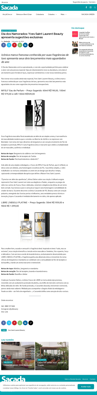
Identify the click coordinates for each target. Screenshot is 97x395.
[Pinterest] (14, 45)
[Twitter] (9, 45)
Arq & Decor (8, 362)
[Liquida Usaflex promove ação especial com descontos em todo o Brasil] (75, 34)
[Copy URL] (30, 45)
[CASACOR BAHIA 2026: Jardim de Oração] (52, 356)
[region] (48, 388)
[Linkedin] (25, 45)
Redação (7, 41)
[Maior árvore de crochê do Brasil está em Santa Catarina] (75, 44)
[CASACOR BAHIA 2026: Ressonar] (18, 356)
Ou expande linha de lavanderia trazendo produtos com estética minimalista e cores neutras (86, 53)
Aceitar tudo (86, 387)
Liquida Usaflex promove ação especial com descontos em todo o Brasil (86, 35)
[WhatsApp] (20, 45)
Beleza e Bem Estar (9, 31)
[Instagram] (90, 7)
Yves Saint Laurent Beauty (16, 330)
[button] (95, 7)
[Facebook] (86, 7)
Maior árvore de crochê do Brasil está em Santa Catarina (86, 44)
